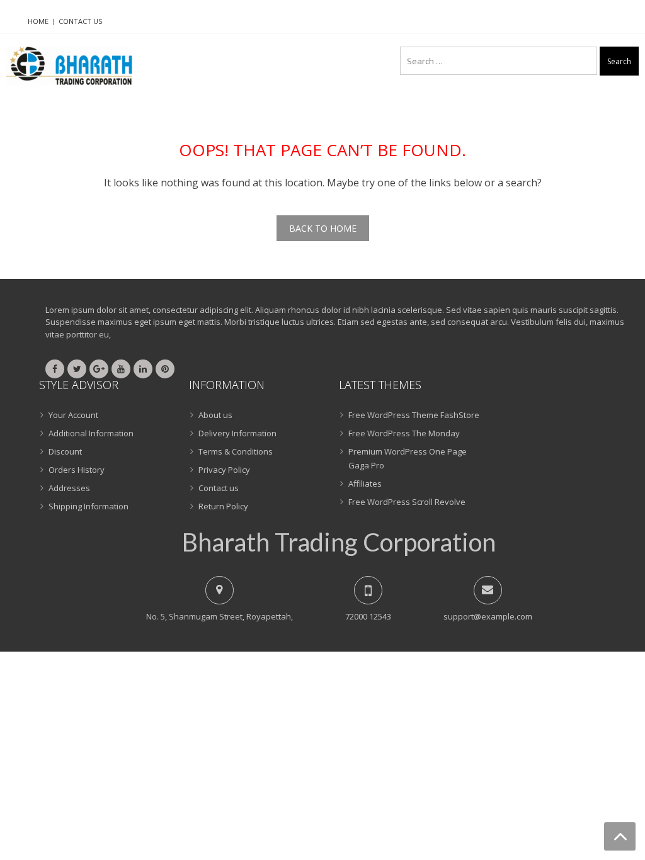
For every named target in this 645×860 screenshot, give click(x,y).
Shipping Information (88, 506)
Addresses (69, 488)
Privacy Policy (224, 469)
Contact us (218, 488)
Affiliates (365, 483)
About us (215, 415)
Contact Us (80, 21)
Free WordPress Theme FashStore (413, 415)
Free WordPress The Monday (404, 433)
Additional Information (91, 433)
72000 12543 (368, 616)
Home (38, 21)
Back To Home (323, 228)
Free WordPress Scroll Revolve (406, 501)
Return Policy (223, 506)
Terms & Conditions (235, 451)
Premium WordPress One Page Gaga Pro (407, 458)
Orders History (77, 469)
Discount (65, 451)
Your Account (73, 415)
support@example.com (487, 616)
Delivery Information (237, 433)
